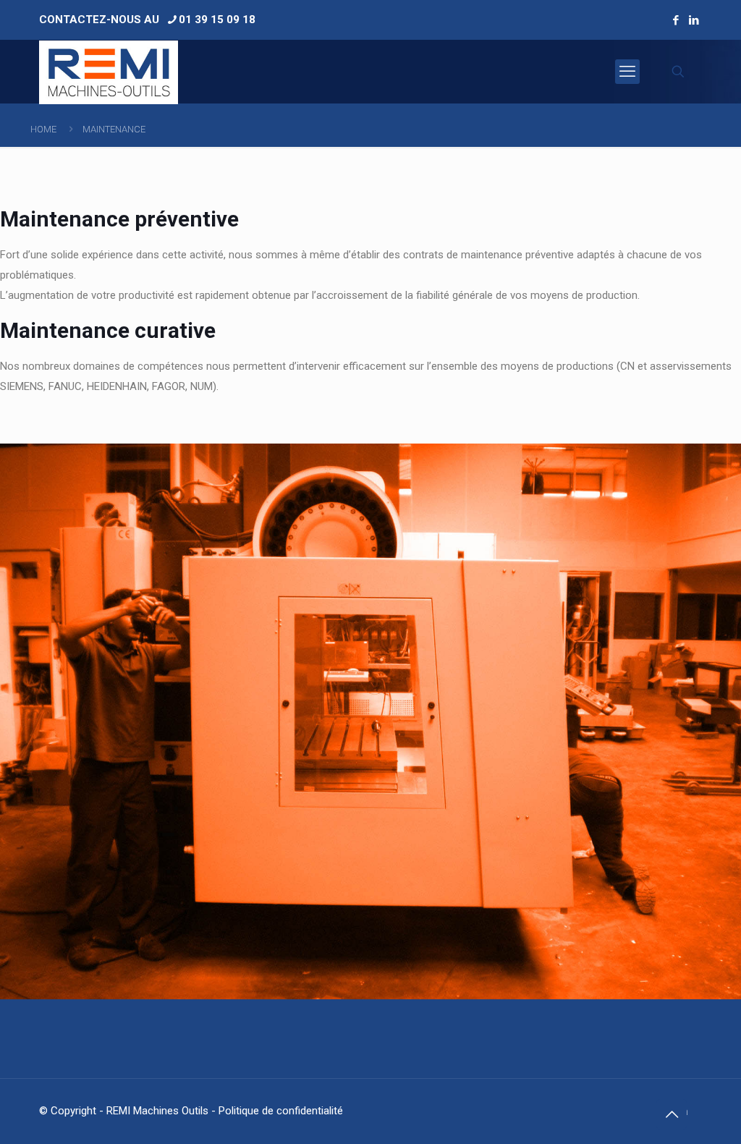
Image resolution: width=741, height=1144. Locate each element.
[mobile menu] (627, 71)
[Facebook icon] (675, 20)
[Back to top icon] (671, 1114)
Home (43, 129)
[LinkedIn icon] (693, 20)
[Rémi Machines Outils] (108, 71)
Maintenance (113, 129)
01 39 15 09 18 (217, 19)
